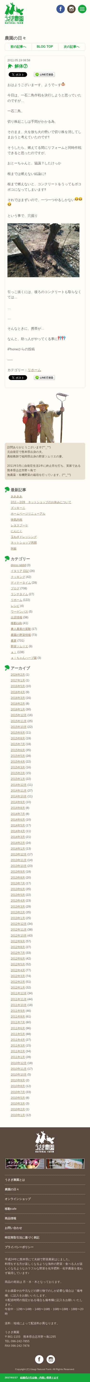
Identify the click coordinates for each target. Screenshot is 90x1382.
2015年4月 (18, 761)
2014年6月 (18, 819)
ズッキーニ (18, 508)
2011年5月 (18, 1034)
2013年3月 (18, 906)
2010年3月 (18, 1103)
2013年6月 (18, 889)
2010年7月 (18, 1092)
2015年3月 (18, 767)
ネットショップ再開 (24, 542)
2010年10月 (19, 1074)
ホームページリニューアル (28, 513)
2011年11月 (19, 999)
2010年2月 (18, 1109)
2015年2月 (18, 773)
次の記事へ (71, 46)
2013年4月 (18, 900)
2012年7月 (18, 953)
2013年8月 (18, 877)
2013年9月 (18, 871)
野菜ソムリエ (19, 646)
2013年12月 (19, 854)
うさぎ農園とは (15, 1179)
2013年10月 (19, 866)
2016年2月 (18, 703)
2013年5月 (18, 895)
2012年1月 (18, 987)
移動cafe (16, 623)
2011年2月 (18, 1051)
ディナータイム (21, 582)
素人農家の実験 (21, 629)
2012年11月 (19, 929)
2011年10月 (19, 1005)
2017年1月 (18, 680)
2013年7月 (18, 883)
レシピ (15, 606)
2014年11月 (19, 790)
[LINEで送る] (44, 74)
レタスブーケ (19, 525)
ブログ (15, 588)
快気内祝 (16, 519)
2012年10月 (19, 935)
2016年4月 (18, 692)
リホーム (34, 370)
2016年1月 (18, 709)
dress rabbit (18, 565)
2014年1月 (18, 848)
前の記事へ (18, 46)
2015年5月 (18, 756)
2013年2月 (18, 912)
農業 (14, 640)
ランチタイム (19, 594)
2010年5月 (18, 1098)
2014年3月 (18, 837)
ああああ (16, 496)
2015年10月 (19, 727)
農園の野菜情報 (21, 635)
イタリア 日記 (20, 571)
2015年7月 (18, 744)
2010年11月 (19, 1069)
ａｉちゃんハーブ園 (24, 658)
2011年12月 (19, 993)
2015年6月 (18, 750)
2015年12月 (19, 715)
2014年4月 (18, 831)
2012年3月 (18, 976)
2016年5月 (18, 686)
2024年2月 (18, 674)
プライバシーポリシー (19, 1247)
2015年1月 (18, 779)
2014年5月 (18, 825)
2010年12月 (19, 1063)
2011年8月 (18, 1016)
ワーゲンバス (19, 611)
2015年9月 (18, 732)
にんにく (16, 531)
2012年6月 (18, 958)
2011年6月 (18, 1028)
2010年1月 (18, 1115)
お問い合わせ (13, 1228)
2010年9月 (18, 1080)
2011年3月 (18, 1045)
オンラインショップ (18, 1199)
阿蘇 (14, 548)
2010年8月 (18, 1086)
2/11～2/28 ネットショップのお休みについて (41, 502)
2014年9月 (18, 802)
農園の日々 (12, 1189)
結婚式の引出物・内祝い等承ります (39, 1377)
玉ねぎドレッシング (24, 537)
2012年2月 (18, 982)
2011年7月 (18, 1022)
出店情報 (16, 617)
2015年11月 (19, 721)
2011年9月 (18, 1011)
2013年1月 (18, 918)
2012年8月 (18, 947)
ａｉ (14, 652)
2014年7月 (18, 814)
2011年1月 (18, 1057)
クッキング (18, 577)
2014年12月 (19, 785)
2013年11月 (19, 860)
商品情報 (10, 1218)
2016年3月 (18, 698)
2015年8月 (18, 738)
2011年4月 (18, 1040)
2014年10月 (19, 796)
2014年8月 (18, 808)
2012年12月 (19, 924)
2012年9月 (18, 941)
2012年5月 (18, 964)
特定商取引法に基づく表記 (22, 1237)
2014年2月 (18, 843)
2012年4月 (18, 970)
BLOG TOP (45, 46)
